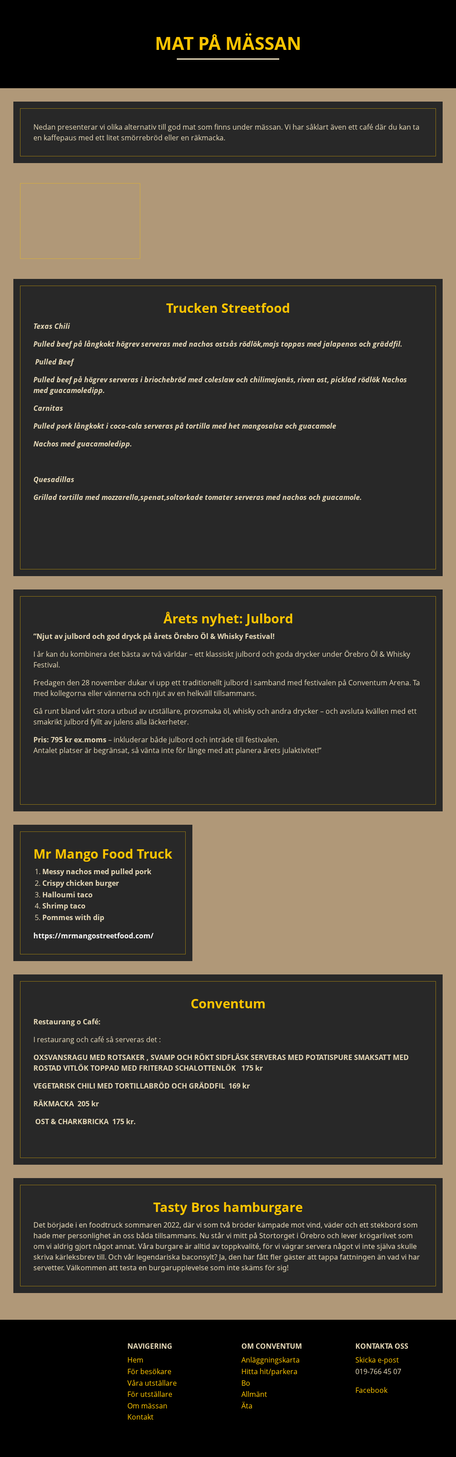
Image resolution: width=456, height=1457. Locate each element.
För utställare (149, 1394)
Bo (245, 1383)
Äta (246, 1406)
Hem (135, 1360)
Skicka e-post (377, 1360)
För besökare (149, 1371)
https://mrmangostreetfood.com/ (93, 936)
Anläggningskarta (270, 1360)
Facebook (371, 1390)
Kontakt (140, 1417)
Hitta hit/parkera (269, 1371)
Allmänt (254, 1394)
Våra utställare (152, 1383)
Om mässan (147, 1406)
